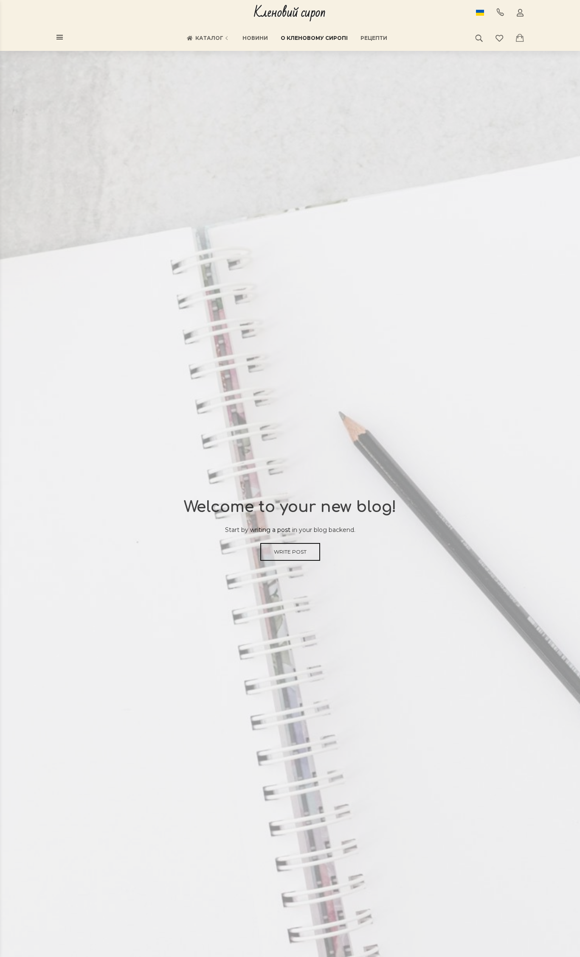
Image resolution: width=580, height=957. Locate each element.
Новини (255, 38)
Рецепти (373, 38)
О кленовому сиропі (314, 38)
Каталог (209, 38)
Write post (290, 551)
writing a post (270, 530)
